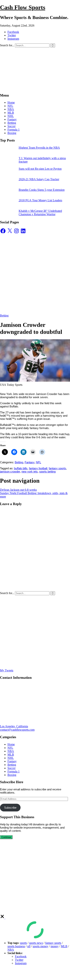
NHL (10, 116)
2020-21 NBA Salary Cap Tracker (39, 179)
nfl (28, 946)
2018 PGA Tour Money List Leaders (40, 200)
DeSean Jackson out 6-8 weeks (18, 489)
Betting (11, 122)
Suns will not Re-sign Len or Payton (40, 168)
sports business (16, 946)
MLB (10, 112)
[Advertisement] (35, 273)
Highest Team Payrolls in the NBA (39, 147)
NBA (10, 109)
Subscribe (10, 807)
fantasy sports (57, 468)
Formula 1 (13, 129)
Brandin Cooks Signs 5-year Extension (42, 189)
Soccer (11, 126)
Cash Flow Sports (22, 7)
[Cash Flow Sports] (35, 88)
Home (11, 102)
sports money (40, 946)
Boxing (11, 133)
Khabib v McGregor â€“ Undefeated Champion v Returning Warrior (40, 212)
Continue (6, 837)
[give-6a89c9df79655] (2, 917)
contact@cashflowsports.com (17, 729)
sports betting (47, 471)
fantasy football (38, 468)
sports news (36, 942)
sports (23, 942)
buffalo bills (20, 468)
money (55, 946)
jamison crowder (10, 471)
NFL (10, 105)
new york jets (29, 471)
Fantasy (12, 119)
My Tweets (6, 670)
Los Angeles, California (14, 726)
